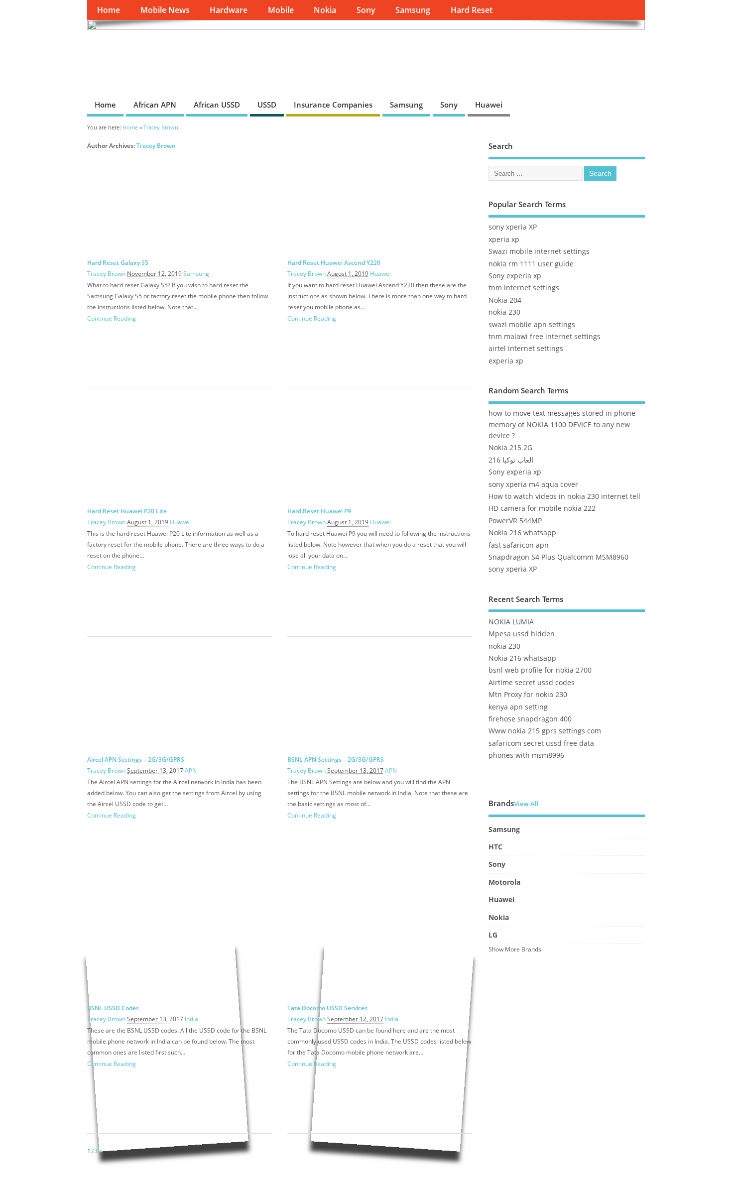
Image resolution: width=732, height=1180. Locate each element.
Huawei (488, 105)
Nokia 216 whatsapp (522, 532)
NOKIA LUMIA (511, 621)
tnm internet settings (523, 287)
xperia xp (503, 239)
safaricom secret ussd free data (541, 743)
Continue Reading (111, 318)
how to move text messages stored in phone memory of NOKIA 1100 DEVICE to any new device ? (561, 424)
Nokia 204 (504, 300)
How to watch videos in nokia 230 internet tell (564, 496)
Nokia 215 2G (510, 447)
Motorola (504, 882)
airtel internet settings (525, 348)
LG (492, 935)
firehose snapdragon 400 (530, 718)
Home (108, 9)
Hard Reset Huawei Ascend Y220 (333, 262)
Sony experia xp (514, 275)
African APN (154, 105)
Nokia (325, 9)
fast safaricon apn (518, 545)
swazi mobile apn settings (531, 324)
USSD (266, 105)
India (191, 1019)
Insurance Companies (333, 105)
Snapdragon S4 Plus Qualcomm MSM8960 (558, 557)
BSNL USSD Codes (113, 1008)
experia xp (505, 360)
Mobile (281, 9)
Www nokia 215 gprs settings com (544, 730)
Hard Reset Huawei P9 (319, 511)
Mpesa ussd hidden (521, 633)
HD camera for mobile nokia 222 (542, 508)
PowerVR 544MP (515, 520)
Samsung (412, 9)
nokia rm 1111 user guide (531, 263)
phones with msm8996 (526, 755)
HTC (495, 846)
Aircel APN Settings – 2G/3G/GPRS (135, 759)
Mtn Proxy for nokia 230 (527, 694)
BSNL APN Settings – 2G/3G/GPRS (335, 759)
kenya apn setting (518, 707)
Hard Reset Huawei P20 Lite (127, 511)
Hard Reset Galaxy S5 (117, 262)
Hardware (228, 9)
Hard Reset (471, 9)
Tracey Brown (156, 145)
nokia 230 (504, 312)
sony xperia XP (512, 227)
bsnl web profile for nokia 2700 (540, 670)
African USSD (217, 105)
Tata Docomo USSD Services (327, 1008)
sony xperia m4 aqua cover (533, 484)
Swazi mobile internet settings (539, 251)
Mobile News (165, 9)
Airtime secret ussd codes (531, 682)
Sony (366, 9)
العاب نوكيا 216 (510, 460)
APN (191, 770)
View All (526, 804)
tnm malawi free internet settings (544, 336)
